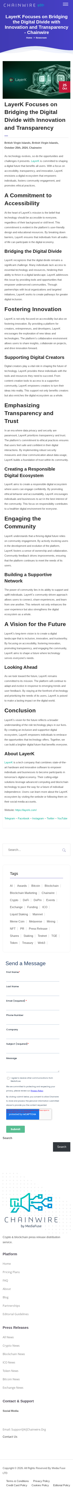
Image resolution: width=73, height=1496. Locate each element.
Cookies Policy (40, 1485)
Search (7, 1138)
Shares (14, 935)
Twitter (50, 818)
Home (29, 38)
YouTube (62, 818)
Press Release (38, 928)
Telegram (9, 818)
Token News (10, 1371)
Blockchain (52, 885)
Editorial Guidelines (16, 1314)
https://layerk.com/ (26, 809)
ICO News (9, 1362)
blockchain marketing (23, 892)
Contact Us (10, 1437)
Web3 (41, 942)
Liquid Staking (19, 914)
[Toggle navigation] (65, 4)
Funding (32, 907)
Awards (22, 885)
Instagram (38, 818)
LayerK (35, 160)
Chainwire (48, 892)
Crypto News (11, 1346)
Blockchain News (14, 1354)
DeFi (26, 900)
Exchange (16, 907)
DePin (38, 900)
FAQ (5, 1280)
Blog (6, 1297)
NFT (13, 928)
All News (8, 1337)
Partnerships (11, 1306)
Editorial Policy (61, 1485)
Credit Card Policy (16, 1485)
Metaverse (35, 921)
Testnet (42, 935)
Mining (51, 921)
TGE (54, 935)
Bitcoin (35, 885)
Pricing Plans (11, 1272)
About (7, 1289)
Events (50, 900)
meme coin (17, 921)
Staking (28, 935)
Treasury (27, 942)
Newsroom (41, 38)
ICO (44, 907)
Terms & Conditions (17, 1481)
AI (11, 885)
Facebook (23, 818)
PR (22, 928)
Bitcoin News (11, 1379)
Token (14, 942)
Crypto (14, 900)
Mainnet (38, 914)
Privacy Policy (41, 1481)
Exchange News (13, 1388)
